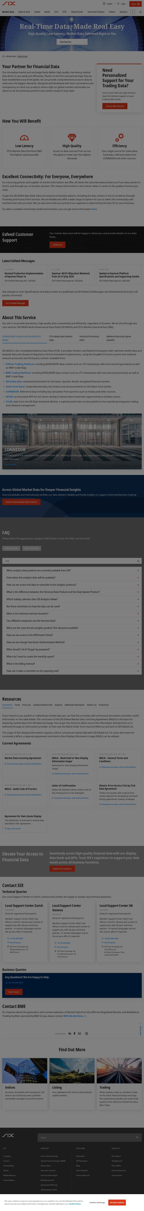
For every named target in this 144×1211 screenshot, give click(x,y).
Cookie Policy (75, 1204)
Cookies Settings (97, 1202)
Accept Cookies (117, 1202)
